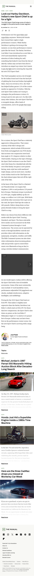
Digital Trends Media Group (8, 561)
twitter (11, 338)
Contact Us (5, 548)
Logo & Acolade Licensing (8, 553)
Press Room (6, 566)
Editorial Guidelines (7, 550)
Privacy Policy (25, 563)
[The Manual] (9, 6)
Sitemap (13, 566)
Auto (2, 358)
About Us (4, 546)
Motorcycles (4, 353)
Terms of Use (17, 563)
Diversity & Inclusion (8, 563)
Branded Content (6, 557)
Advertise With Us (6, 555)
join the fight (7, 69)
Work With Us (25, 561)
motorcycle (5, 236)
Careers (18, 561)
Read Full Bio (4, 345)
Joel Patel (5, 27)
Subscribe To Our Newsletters (9, 543)
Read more (4, 410)
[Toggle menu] (31, 6)
